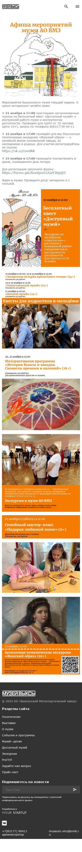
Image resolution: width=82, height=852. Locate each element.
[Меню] (77, 6)
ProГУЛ (7, 759)
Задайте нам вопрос (16, 766)
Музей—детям (12, 741)
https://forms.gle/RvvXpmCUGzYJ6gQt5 (34, 173)
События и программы (18, 735)
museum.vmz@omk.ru (64, 832)
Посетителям (11, 716)
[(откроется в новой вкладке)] (41, 813)
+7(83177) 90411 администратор (14, 832)
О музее (7, 729)
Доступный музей (14, 747)
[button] (75, 789)
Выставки (9, 723)
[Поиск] (66, 6)
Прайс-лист (10, 772)
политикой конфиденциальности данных (32, 799)
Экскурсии (9, 753)
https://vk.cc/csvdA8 (18, 151)
